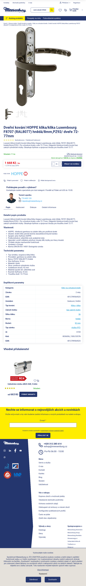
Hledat (52, 10)
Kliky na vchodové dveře (71, 288)
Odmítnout (33, 579)
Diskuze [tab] (33, 207)
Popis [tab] (8, 207)
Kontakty (6, 3)
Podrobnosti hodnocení (33, 140)
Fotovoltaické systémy (52, 18)
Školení (41, 481)
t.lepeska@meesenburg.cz (32, 201)
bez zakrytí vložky (74, 310)
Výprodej (42, 537)
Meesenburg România (74, 535)
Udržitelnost (43, 484)
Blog (40, 477)
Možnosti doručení (76, 154)
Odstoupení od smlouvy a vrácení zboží (54, 507)
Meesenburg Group (74, 532)
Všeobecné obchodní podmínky (51, 500)
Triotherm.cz (71, 544)
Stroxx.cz (70, 547)
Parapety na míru (34, 18)
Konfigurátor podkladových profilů (52, 511)
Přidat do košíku (71, 164)
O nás (30, 3)
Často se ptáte (44, 514)
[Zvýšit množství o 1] (59, 163)
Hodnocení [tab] (20, 207)
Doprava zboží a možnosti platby (52, 496)
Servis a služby (45, 463)
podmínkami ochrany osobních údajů (52, 430)
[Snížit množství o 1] (53, 163)
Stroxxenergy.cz (72, 538)
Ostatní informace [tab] (49, 207)
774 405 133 (26, 198)
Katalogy (42, 530)
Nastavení (43, 574)
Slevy (41, 533)
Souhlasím (52, 579)
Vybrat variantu (28, 394)
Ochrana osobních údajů (48, 504)
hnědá (78, 319)
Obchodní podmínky (19, 3)
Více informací (43, 570)
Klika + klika (76, 305)
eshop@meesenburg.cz (55, 446)
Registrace (76, 3)
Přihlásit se (43, 435)
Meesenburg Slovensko (75, 530)
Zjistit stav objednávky (47, 518)
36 (79, 314)
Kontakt (42, 470)
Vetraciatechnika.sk (74, 541)
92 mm (78, 323)
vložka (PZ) (76, 328)
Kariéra (41, 474)
